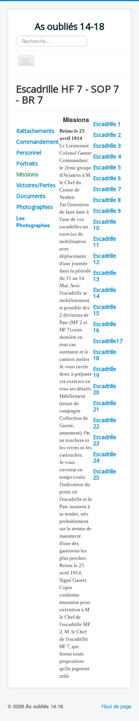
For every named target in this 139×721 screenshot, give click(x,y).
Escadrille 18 (104, 355)
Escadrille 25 (104, 474)
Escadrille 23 (104, 440)
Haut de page (116, 706)
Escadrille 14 (104, 293)
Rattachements (35, 131)
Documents (31, 196)
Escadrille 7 (107, 189)
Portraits (27, 163)
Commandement (37, 141)
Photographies (34, 206)
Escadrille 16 (104, 327)
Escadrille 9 (107, 210)
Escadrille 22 (104, 423)
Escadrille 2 (107, 134)
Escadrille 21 (104, 406)
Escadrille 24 (104, 457)
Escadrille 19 (104, 372)
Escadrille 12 (104, 259)
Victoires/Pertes (36, 185)
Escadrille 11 (104, 241)
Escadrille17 (107, 341)
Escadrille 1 (107, 124)
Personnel (28, 152)
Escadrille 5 (107, 167)
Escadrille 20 (104, 389)
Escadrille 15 (104, 310)
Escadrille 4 (107, 156)
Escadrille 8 (107, 200)
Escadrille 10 (104, 224)
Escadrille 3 (107, 145)
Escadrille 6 (107, 178)
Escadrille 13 (104, 276)
